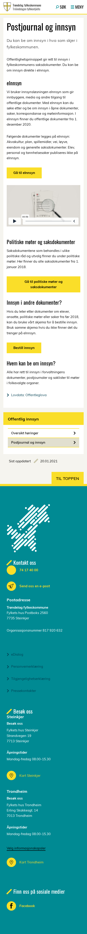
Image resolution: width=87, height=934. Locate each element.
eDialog (17, 654)
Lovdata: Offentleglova (29, 395)
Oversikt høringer (24, 433)
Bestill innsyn (24, 348)
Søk (63, 7)
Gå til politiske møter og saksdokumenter (43, 284)
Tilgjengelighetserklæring (30, 679)
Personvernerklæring (27, 666)
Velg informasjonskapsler (26, 848)
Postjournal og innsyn (28, 442)
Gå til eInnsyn (24, 173)
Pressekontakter (23, 691)
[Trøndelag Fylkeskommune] (22, 7)
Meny (79, 7)
